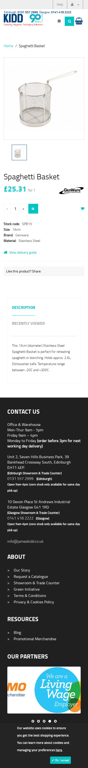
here (59, 750)
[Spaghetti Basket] (44, 98)
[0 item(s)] (78, 25)
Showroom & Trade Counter (33, 582)
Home (8, 45)
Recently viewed (28, 323)
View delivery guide (23, 252)
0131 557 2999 (20, 478)
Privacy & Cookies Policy (30, 602)
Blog (14, 632)
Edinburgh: (21, 12)
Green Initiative (23, 589)
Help (60, 4)
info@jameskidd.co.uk (25, 541)
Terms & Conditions (26, 595)
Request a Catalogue (27, 576)
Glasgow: (55, 12)
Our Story (18, 570)
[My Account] (75, 4)
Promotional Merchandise (31, 638)
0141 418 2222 (20, 518)
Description (23, 307)
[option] (44, 101)
